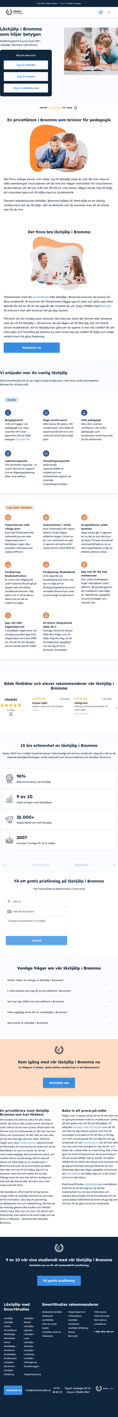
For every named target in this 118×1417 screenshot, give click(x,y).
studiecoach (90, 1142)
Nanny (71, 1332)
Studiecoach (10, 1358)
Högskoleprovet (76, 1312)
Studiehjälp (10, 1354)
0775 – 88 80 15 (57, 1390)
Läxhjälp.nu (100, 1324)
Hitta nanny (100, 1312)
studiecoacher (27, 1142)
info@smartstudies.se (38, 1390)
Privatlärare (10, 1330)
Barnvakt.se (100, 1320)
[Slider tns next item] (116, 707)
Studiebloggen (31, 1366)
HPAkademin (75, 1316)
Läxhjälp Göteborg (78, 1328)
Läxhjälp (8, 1318)
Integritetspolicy (32, 1374)
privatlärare (41, 297)
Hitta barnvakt (102, 1316)
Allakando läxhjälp (52, 1312)
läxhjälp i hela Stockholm (87, 1127)
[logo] (15, 12)
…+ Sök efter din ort (104, 1329)
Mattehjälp (9, 1334)
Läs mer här (23, 439)
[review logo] (75, 107)
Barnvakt (73, 1336)
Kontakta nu (14, 1390)
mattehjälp (90, 1184)
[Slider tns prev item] (27, 707)
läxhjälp (105, 306)
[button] (36, 911)
